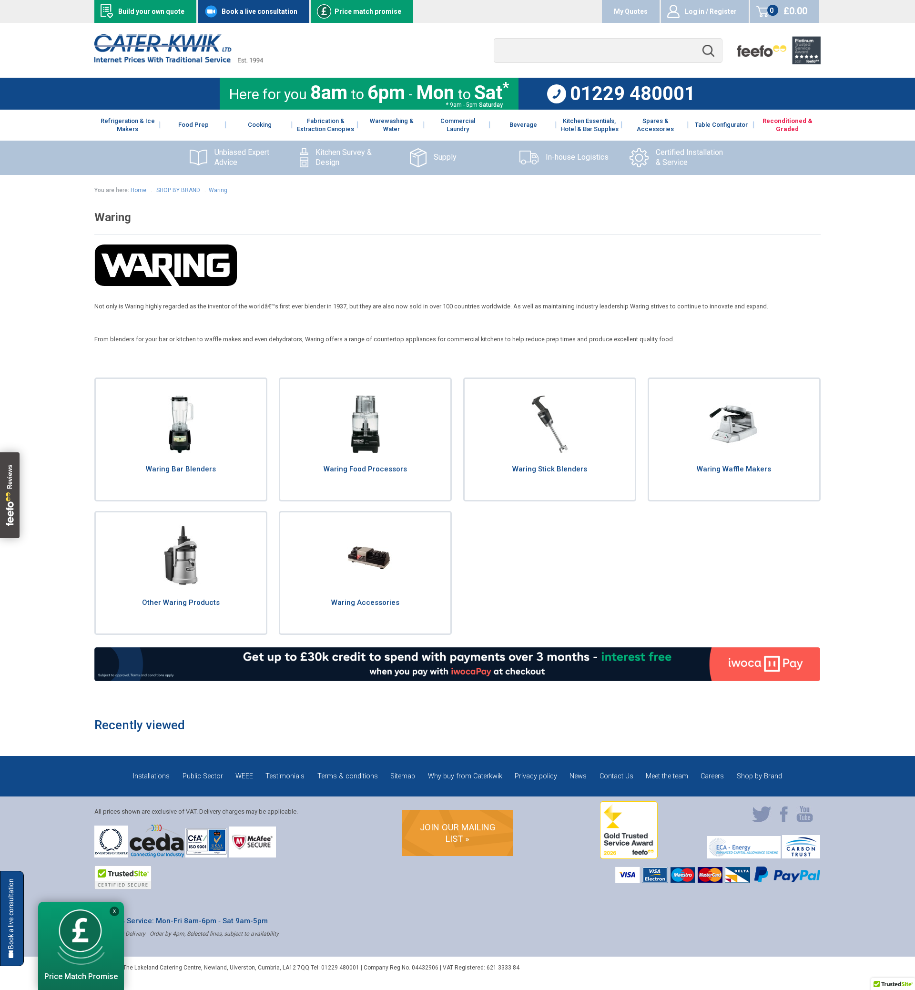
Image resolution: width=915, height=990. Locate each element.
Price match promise (368, 11)
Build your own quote (151, 11)
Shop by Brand (759, 776)
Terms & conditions (347, 776)
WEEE (244, 776)
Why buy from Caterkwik (465, 776)
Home (138, 190)
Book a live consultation (259, 11)
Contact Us (616, 776)
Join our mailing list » (457, 833)
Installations (151, 776)
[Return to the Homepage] (178, 60)
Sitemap (402, 776)
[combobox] (608, 51)
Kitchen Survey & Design (343, 157)
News (578, 776)
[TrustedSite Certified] (123, 877)
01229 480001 (632, 93)
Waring (218, 190)
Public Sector (203, 776)
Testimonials (285, 776)
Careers (712, 776)
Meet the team (667, 776)
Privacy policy (536, 776)
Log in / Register (711, 11)
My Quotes (631, 11)
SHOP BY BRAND (177, 190)
